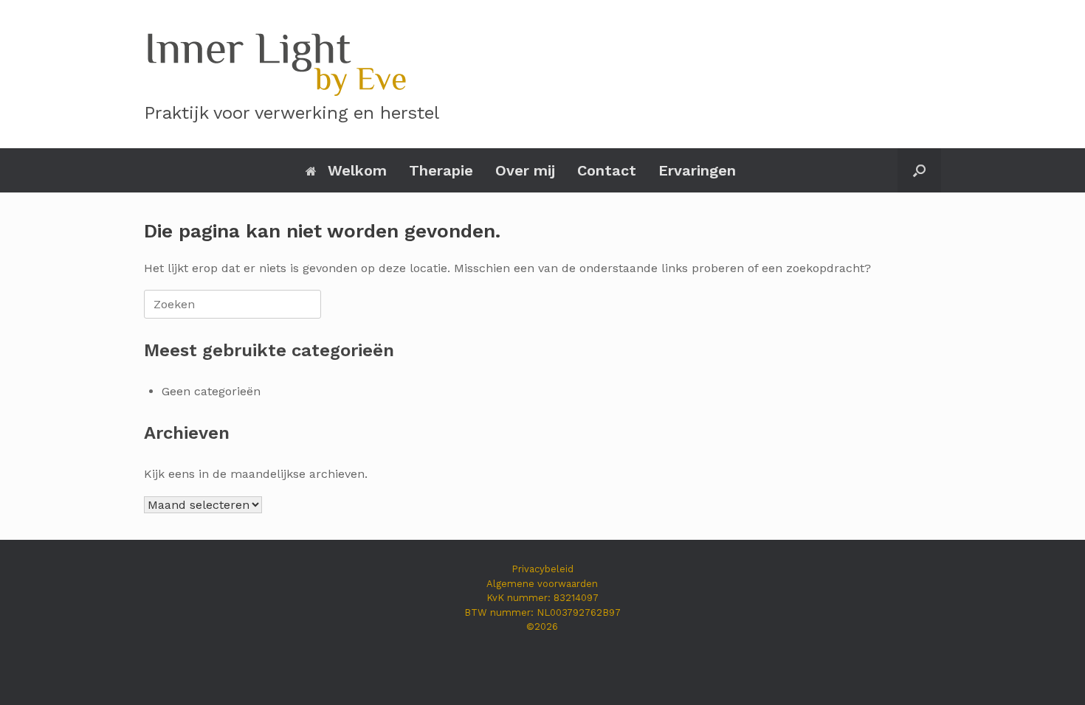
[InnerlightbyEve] (275, 61)
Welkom (357, 170)
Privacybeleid (543, 568)
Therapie (441, 170)
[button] (919, 170)
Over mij (525, 170)
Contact (606, 170)
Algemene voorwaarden (542, 583)
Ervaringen (697, 170)
